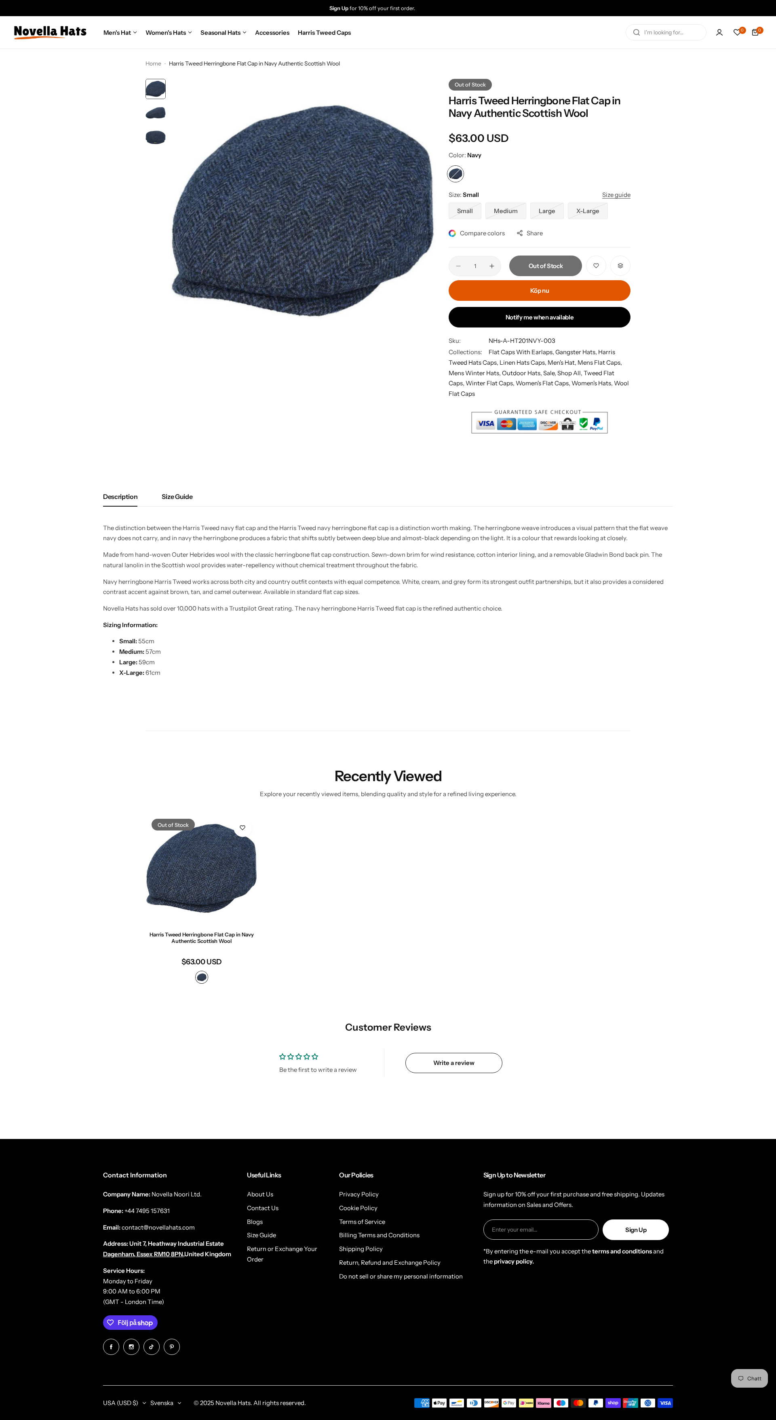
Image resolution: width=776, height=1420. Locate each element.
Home (153, 63)
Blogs (255, 1222)
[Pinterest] (172, 1347)
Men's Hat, (563, 362)
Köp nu (539, 290)
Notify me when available (540, 317)
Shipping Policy (361, 1249)
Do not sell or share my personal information (401, 1276)
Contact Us (262, 1208)
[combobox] (666, 32)
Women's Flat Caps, (543, 383)
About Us (260, 1194)
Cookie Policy (358, 1208)
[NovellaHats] (50, 32)
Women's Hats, (592, 383)
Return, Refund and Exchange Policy (390, 1262)
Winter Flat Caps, (491, 383)
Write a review (453, 1063)
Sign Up (635, 1230)
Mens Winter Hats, (475, 373)
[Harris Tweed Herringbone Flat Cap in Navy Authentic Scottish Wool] (202, 869)
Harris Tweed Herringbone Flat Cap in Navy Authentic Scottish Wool (202, 937)
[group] (396, 8)
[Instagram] (131, 1347)
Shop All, (570, 373)
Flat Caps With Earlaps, (522, 352)
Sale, (550, 373)
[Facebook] (111, 1347)
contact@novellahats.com (158, 1227)
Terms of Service (362, 1222)
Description (120, 496)
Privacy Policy (359, 1194)
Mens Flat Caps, (600, 362)
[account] (719, 32)
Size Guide (177, 496)
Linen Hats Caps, (524, 362)
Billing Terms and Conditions (379, 1235)
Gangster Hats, (576, 352)
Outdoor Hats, (522, 373)
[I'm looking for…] (636, 32)
